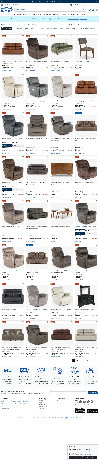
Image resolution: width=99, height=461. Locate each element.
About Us (41, 408)
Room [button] (73, 28)
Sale (83, 14)
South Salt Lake (5, 408)
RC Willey (3, 25)
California (26, 401)
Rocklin (25, 403)
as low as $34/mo (55, 70)
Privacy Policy (87, 454)
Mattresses (47, 14)
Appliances (26, 14)
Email (51, 390)
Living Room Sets (29, 25)
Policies (38, 417)
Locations (4, 399)
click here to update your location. (77, 19)
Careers (41, 402)
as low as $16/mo (79, 197)
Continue (93, 393)
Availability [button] (93, 28)
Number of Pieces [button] (83, 28)
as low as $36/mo (6, 318)
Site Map (81, 417)
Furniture (17, 14)
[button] (11, 1)
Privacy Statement (44, 417)
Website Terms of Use (31, 417)
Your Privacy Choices (90, 458)
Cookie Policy (61, 417)
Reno (12, 405)
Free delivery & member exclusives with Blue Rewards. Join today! (49, 2)
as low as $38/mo (6, 109)
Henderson (13, 403)
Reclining (37, 25)
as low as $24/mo (79, 280)
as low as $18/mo (55, 109)
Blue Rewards (43, 406)
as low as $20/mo (79, 153)
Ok (75, 458)
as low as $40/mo (30, 153)
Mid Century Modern (12, 25)
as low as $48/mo (30, 356)
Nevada (13, 401)
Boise (19, 403)
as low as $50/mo (6, 70)
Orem (2, 407)
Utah (2, 401)
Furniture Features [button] (52, 28)
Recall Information (23, 417)
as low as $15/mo (30, 70)
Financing (42, 404)
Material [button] (42, 28)
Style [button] (67, 28)
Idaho (20, 401)
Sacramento (26, 405)
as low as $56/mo (55, 280)
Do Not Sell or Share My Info (73, 417)
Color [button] (61, 28)
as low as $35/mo (6, 356)
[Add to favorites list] (23, 36)
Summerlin (13, 407)
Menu (95, 5)
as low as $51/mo (79, 109)
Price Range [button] (34, 28)
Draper (3, 403)
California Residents (53, 417)
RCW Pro (41, 401)
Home (17, 417)
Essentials (74, 14)
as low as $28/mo (55, 153)
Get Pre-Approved (77, 5)
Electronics (37, 14)
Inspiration (65, 14)
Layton (3, 405)
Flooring (56, 14)
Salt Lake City (7, 5)
